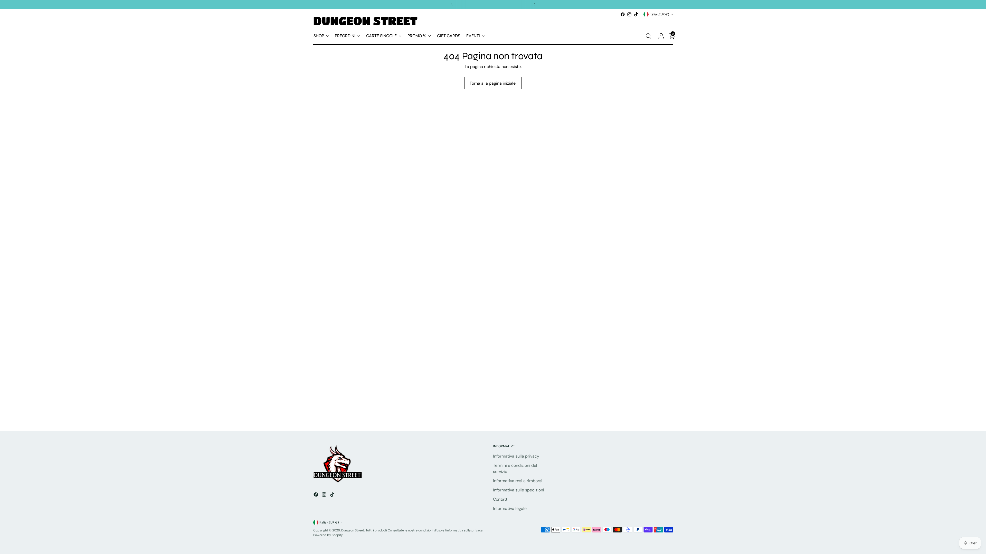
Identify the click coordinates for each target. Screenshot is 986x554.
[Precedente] (451, 4)
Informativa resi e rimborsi (517, 480)
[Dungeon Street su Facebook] (622, 14)
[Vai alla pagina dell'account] (659, 36)
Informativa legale (510, 508)
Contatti (500, 499)
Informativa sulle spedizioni (518, 490)
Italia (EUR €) (659, 14)
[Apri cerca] (648, 36)
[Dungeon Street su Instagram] (629, 14)
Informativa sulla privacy (516, 456)
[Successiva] (534, 4)
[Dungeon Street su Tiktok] (636, 14)
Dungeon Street (352, 530)
